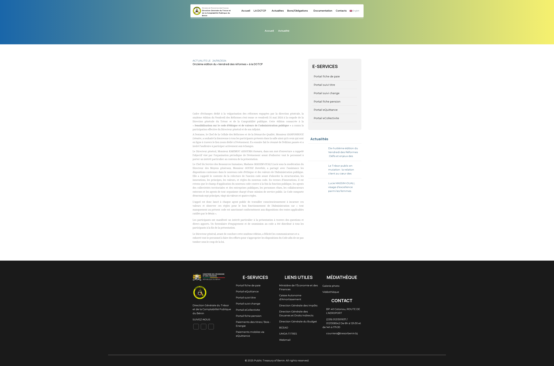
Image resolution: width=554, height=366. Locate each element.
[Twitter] (203, 326)
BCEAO (283, 327)
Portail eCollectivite (326, 118)
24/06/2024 (219, 60)
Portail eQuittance (326, 109)
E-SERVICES (325, 66)
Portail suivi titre (324, 84)
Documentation (323, 10)
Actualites (278, 10)
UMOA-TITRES (288, 333)
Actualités (319, 138)
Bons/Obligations (297, 10)
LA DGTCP (260, 10)
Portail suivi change (326, 93)
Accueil (245, 10)
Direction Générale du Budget (298, 321)
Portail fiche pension (327, 101)
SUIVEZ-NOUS (201, 319)
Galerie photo (330, 285)
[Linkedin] (211, 326)
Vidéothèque (330, 291)
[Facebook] (196, 326)
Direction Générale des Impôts (298, 305)
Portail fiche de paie (327, 76)
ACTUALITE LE (202, 60)
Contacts (341, 10)
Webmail (285, 339)
